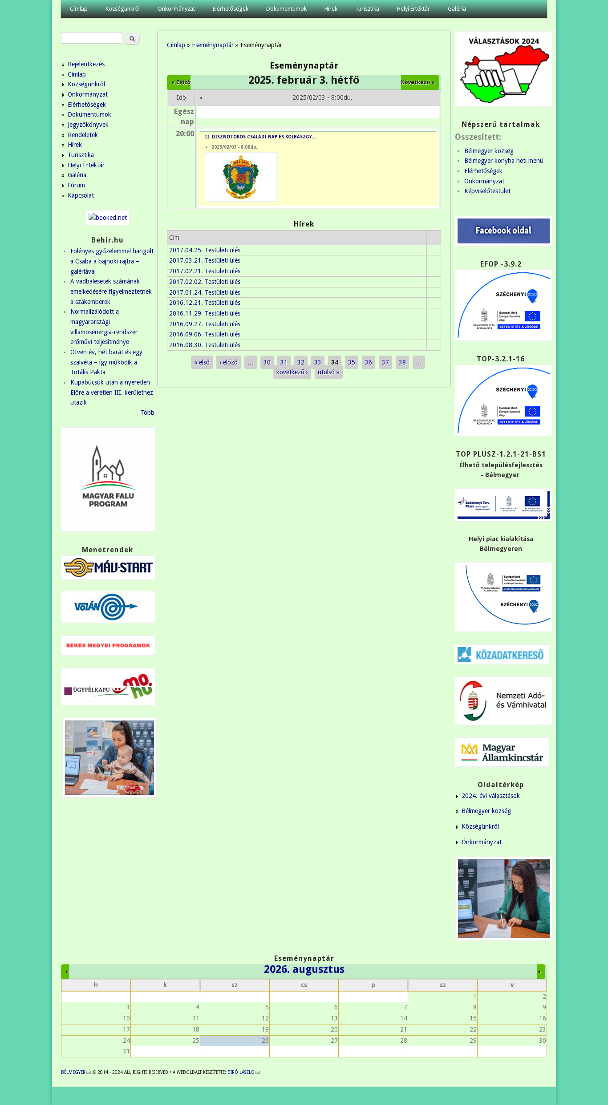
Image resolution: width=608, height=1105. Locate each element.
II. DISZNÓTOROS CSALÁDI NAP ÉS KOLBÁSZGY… (260, 136)
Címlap (79, 8)
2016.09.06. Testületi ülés (204, 334)
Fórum (76, 185)
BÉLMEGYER (76, 1072)
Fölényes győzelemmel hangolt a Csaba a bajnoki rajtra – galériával (112, 261)
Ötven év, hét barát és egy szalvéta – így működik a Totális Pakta (106, 362)
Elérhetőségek (230, 8)
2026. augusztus (304, 969)
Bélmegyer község (489, 150)
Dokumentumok (286, 8)
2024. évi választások (491, 795)
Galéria (457, 8)
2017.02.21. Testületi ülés (204, 271)
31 (284, 362)
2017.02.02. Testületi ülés (204, 281)
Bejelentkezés (86, 64)
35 (351, 362)
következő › (292, 372)
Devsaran (534, 1096)
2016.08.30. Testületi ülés (204, 344)
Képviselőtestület (487, 190)
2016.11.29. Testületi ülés (204, 313)
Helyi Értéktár (413, 8)
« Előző (181, 82)
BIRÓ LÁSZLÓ (243, 1072)
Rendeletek (83, 134)
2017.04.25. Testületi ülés (204, 250)
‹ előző (228, 362)
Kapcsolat (81, 195)
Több (147, 412)
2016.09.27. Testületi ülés (204, 324)
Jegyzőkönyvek (88, 124)
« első (202, 362)
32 (300, 362)
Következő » (418, 82)
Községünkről (122, 8)
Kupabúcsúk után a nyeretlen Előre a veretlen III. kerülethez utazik (111, 392)
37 (385, 362)
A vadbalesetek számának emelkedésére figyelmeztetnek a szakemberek (111, 291)
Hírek (330, 8)
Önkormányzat (176, 8)
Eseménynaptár (213, 45)
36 (368, 362)
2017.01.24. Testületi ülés (204, 292)
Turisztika (367, 8)
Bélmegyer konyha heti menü (503, 160)
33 (317, 362)
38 (402, 362)
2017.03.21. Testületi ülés (204, 260)
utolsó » (329, 372)
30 (267, 362)
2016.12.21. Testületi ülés (204, 302)
